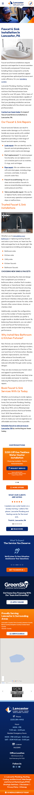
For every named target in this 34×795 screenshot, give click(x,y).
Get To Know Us (16, 570)
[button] (16, 482)
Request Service (17, 460)
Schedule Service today (18, 792)
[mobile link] (31, 3)
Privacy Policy (12, 787)
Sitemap (23, 787)
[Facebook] (14, 767)
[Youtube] (19, 767)
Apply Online (18, 602)
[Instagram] (17, 767)
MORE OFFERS (18, 487)
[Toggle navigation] (3, 3)
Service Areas (18, 634)
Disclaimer (24, 784)
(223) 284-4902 (17, 719)
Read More (18, 529)
